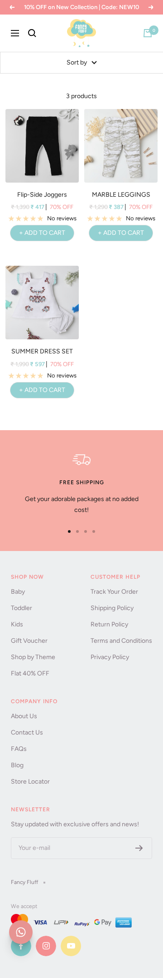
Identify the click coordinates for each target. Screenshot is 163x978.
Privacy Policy (110, 657)
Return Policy (109, 624)
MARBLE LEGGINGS (121, 195)
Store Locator (30, 781)
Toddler (21, 608)
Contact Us (27, 732)
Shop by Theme (33, 657)
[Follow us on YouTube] (71, 946)
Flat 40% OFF (30, 673)
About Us (24, 716)
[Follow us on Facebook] (21, 946)
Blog (17, 765)
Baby (18, 592)
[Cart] (147, 33)
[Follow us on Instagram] (46, 946)
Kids (17, 624)
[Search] (32, 33)
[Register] (139, 848)
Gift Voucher (29, 641)
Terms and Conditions (121, 641)
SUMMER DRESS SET (42, 351)
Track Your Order (114, 592)
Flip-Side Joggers (42, 195)
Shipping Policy (112, 608)
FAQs (19, 749)
